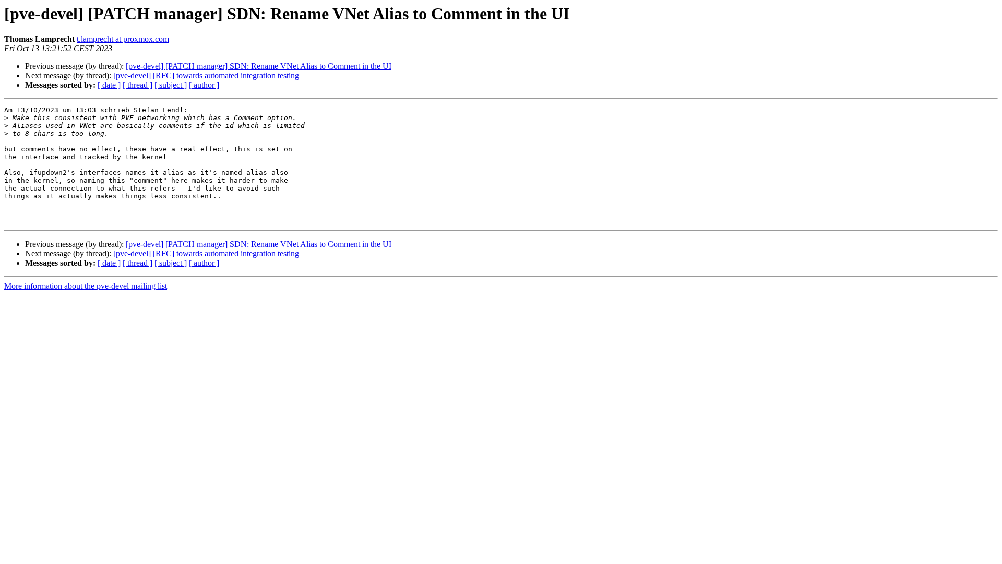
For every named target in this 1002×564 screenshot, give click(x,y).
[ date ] (109, 84)
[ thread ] (137, 84)
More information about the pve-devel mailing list (85, 285)
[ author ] (204, 84)
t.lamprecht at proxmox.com (123, 38)
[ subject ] (170, 84)
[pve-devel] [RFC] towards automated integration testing (206, 75)
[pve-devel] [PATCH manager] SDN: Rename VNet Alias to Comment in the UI (258, 66)
